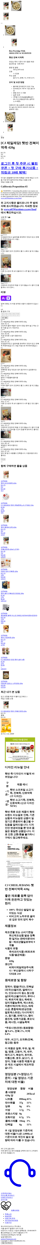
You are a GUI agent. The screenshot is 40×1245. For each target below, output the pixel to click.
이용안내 (8, 1222)
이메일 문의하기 (7, 1197)
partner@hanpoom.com (8, 1239)
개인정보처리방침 (11, 1220)
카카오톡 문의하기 (7, 1195)
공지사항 (4, 1199)
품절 (2, 137)
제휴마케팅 (15, 1210)
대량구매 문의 (10, 1218)
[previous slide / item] (1, 23)
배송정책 (8, 1216)
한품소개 (8, 1214)
